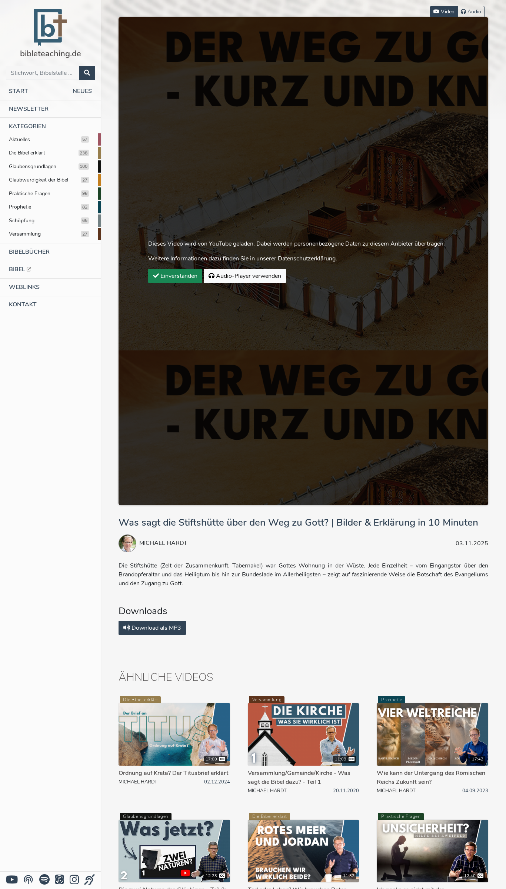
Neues (82, 91)
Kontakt (23, 304)
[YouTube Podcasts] (28, 879)
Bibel (18, 269)
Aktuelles (48, 139)
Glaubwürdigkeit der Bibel (48, 179)
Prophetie (48, 206)
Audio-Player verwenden (247, 276)
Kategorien (27, 126)
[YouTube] (12, 880)
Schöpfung (48, 220)
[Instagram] (74, 880)
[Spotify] (44, 880)
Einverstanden (178, 276)
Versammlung (48, 233)
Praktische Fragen (48, 193)
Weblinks (24, 287)
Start (18, 91)
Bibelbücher (29, 252)
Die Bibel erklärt (48, 152)
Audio (473, 11)
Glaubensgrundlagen (48, 166)
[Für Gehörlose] (89, 880)
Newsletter (29, 109)
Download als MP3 (155, 628)
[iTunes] (59, 880)
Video (447, 11)
